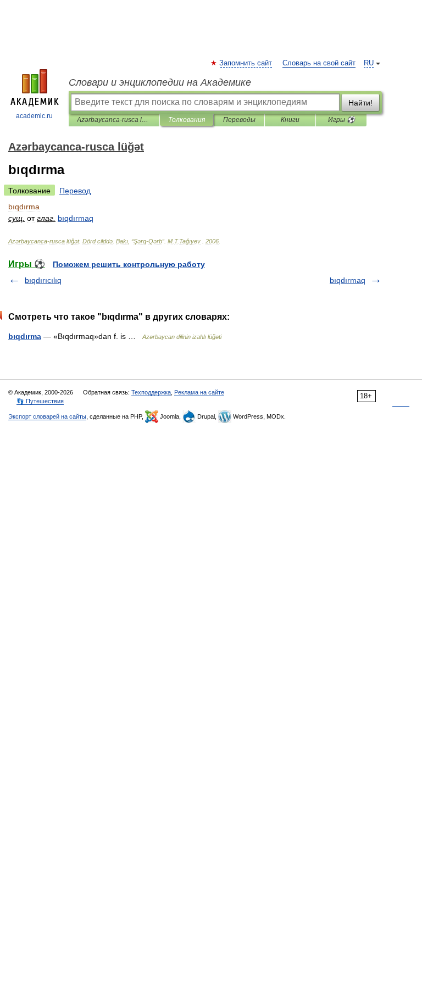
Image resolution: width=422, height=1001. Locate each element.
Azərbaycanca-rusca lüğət (114, 120)
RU (369, 63)
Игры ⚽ (341, 120)
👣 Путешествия (40, 401)
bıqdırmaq (347, 280)
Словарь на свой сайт (319, 63)
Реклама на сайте (199, 392)
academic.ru (34, 116)
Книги (290, 120)
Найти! (360, 102)
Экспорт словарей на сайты (47, 416)
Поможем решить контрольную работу (129, 264)
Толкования (186, 120)
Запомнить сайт (246, 63)
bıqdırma (24, 336)
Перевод (75, 190)
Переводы (239, 120)
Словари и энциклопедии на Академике (160, 82)
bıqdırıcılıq (43, 280)
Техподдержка (151, 392)
